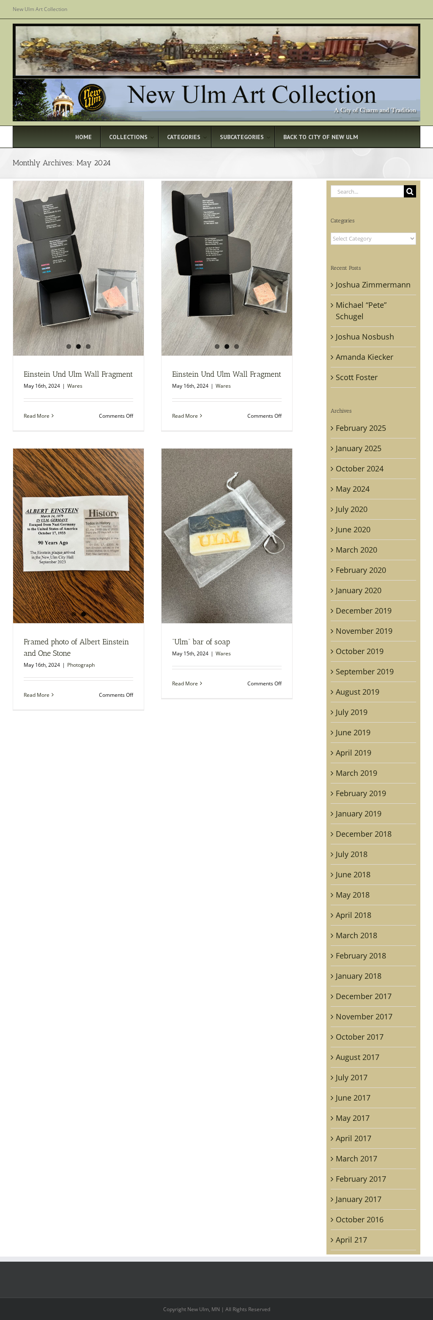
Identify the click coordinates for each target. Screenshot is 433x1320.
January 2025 (358, 448)
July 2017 (351, 1077)
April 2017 (353, 1138)
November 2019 (364, 631)
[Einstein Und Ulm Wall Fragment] (78, 268)
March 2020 (356, 550)
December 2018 (364, 834)
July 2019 (351, 712)
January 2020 (358, 590)
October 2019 (360, 651)
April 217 (351, 1240)
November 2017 (364, 1016)
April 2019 (353, 753)
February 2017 (361, 1179)
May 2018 (353, 895)
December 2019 (364, 610)
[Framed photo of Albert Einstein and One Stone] (78, 536)
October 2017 (360, 1037)
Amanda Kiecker (364, 357)
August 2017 (357, 1057)
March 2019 (356, 773)
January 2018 (358, 976)
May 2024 (353, 489)
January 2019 (358, 813)
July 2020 (351, 509)
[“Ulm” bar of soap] (227, 536)
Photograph (81, 664)
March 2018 (356, 935)
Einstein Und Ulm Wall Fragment (78, 374)
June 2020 (353, 529)
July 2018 (351, 854)
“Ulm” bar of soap (201, 641)
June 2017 (353, 1098)
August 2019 (357, 692)
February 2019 (361, 793)
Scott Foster (357, 377)
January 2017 (358, 1199)
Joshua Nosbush (365, 336)
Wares (74, 385)
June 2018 (353, 874)
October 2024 (360, 468)
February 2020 (361, 570)
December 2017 (364, 996)
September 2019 (365, 671)
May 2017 (353, 1118)
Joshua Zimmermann (373, 284)
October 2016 (360, 1219)
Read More (36, 415)
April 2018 (353, 915)
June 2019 (353, 732)
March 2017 (356, 1158)
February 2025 (361, 428)
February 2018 (361, 955)
